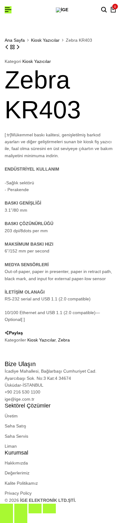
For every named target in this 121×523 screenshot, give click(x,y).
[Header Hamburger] (8, 9)
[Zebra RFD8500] (7, 47)
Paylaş (16, 332)
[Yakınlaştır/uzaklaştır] (6, 508)
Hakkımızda (16, 462)
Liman (11, 446)
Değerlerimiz (17, 472)
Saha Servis (16, 436)
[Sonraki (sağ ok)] (20, 518)
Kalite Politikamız (21, 483)
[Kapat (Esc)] (49, 508)
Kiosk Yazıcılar (45, 40)
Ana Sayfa (15, 40)
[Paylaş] (35, 508)
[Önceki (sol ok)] (6, 518)
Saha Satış (15, 425)
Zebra (64, 339)
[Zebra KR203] (18, 47)
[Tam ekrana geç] (20, 508)
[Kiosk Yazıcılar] (13, 47)
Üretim (11, 415)
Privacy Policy (18, 493)
